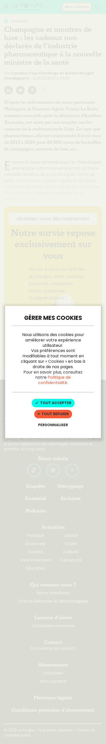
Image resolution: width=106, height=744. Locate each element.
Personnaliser (53, 424)
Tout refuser (55, 413)
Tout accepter (55, 402)
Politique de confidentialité (54, 380)
